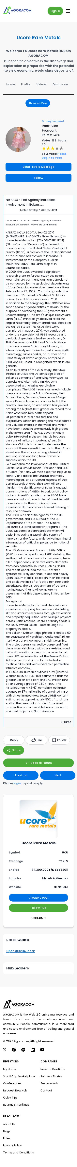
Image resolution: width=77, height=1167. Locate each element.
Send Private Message (38, 167)
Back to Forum (41, 763)
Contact (46, 1090)
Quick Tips (10, 1098)
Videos (41, 84)
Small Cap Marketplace (19, 1076)
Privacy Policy (12, 1145)
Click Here (61, 887)
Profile (25, 84)
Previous (21, 775)
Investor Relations (52, 1069)
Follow (38, 178)
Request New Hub (15, 1090)
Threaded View (38, 103)
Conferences (12, 1083)
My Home (9, 1069)
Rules (6, 1138)
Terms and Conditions (18, 1152)
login (17, 783)
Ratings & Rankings (16, 1105)
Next (58, 775)
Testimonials (49, 1083)
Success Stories (51, 1076)
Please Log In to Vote (54, 156)
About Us (9, 1124)
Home (10, 84)
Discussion (60, 84)
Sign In (55, 11)
